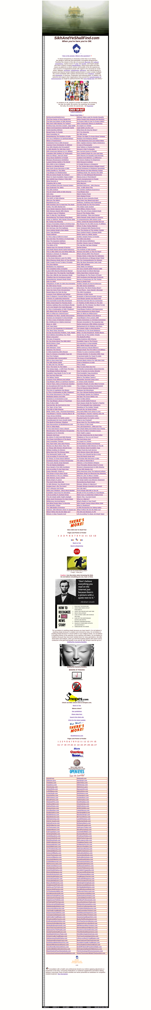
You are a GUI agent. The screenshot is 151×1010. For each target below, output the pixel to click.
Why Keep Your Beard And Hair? (88, 200)
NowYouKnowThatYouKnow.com (88, 940)
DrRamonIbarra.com (84, 823)
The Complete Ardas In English (57, 268)
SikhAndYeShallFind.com (55, 895)
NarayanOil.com (82, 789)
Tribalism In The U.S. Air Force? (87, 437)
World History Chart (53, 343)
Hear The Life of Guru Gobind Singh (89, 211)
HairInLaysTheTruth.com (55, 887)
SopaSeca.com (52, 785)
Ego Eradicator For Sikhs (55, 187)
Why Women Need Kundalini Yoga (88, 448)
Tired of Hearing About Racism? (88, 388)
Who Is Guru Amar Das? (55, 360)
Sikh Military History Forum (86, 209)
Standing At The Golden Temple (87, 407)
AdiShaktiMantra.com (54, 851)
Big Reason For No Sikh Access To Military (91, 224)
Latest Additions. (76, 112)
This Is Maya (81, 364)
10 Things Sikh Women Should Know (59, 448)
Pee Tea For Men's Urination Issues (89, 431)
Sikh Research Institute (85, 162)
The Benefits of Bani (53, 505)
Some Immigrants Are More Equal (88, 311)
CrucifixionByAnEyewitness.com (58, 947)
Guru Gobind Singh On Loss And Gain (90, 153)
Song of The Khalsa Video (86, 213)
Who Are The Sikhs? (53, 200)
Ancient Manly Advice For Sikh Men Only (90, 360)
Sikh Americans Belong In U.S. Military (60, 151)
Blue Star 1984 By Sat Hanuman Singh (59, 275)
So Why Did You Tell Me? (55, 364)
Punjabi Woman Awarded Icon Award (89, 486)
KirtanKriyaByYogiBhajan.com (57, 936)
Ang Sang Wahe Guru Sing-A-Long (88, 411)
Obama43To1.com (53, 802)
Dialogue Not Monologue (85, 390)
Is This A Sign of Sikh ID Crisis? (57, 236)
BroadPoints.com (52, 800)
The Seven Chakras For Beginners (88, 160)
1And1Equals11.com (53, 836)
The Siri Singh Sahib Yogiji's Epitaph (59, 497)
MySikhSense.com (77, 735)
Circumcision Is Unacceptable (87, 343)
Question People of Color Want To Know (90, 384)
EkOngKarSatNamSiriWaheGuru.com (89, 949)
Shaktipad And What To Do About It (89, 315)
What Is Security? (53, 337)
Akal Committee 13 (53, 134)
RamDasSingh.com (83, 814)
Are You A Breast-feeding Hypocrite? (89, 392)
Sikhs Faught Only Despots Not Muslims (90, 119)
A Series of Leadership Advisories (58, 298)
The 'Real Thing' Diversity (55, 330)
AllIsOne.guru (51, 780)
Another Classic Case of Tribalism (88, 243)
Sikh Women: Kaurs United (56, 478)
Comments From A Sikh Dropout (57, 143)
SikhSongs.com (82, 785)
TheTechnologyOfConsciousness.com (90, 951)
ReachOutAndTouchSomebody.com (59, 951)
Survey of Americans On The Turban (89, 279)
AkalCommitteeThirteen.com (86, 910)
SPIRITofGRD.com (83, 808)
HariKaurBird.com (53, 804)
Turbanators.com (83, 795)
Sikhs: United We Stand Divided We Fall (90, 221)
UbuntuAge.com (52, 787)
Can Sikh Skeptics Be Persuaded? (58, 147)
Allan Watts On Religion (85, 266)
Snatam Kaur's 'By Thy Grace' (57, 486)
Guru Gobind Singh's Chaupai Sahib (89, 232)
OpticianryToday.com (84, 827)
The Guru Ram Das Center (86, 375)
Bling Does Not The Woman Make (58, 452)
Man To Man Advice (83, 399)
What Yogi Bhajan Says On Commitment (60, 226)
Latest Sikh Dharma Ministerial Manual (60, 271)
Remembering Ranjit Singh (86, 482)
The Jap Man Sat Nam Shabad (87, 245)
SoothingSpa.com (83, 802)
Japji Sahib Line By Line (85, 128)
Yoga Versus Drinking (54, 416)
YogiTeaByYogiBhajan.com (56, 910)
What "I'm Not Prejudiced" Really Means (90, 332)
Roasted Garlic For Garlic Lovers (88, 418)
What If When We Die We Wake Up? (89, 509)
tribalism (91, 74)
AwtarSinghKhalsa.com (54, 876)
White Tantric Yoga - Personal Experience (60, 411)
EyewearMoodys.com (84, 834)
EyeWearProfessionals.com (86, 900)
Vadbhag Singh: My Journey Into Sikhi (90, 172)
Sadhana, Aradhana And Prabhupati (89, 202)
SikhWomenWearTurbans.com (87, 925)
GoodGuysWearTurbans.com (87, 915)
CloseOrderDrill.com (53, 838)
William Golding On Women (56, 450)
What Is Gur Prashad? (84, 420)
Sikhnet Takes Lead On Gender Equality (90, 117)
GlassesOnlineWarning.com (56, 923)
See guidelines (77, 711)
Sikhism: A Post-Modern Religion (88, 463)
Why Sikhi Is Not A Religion (56, 164)
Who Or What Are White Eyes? (87, 313)
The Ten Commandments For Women (89, 260)
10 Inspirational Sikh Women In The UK (90, 446)
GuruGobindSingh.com (85, 855)
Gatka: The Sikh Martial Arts (56, 207)
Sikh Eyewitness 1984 (54, 256)
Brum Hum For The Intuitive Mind (88, 422)
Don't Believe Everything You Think (58, 335)
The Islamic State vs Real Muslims (88, 328)
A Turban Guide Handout (85, 381)
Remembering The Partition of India (59, 136)
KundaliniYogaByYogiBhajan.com (88, 942)
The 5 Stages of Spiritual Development (90, 386)
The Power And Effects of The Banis (59, 439)
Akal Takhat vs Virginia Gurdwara (88, 147)
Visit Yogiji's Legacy (84, 433)
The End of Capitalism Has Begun (58, 390)
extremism (58, 75)
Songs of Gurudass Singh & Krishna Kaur (61, 224)
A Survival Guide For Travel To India (89, 356)
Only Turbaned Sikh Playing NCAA (88, 228)
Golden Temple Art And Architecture (89, 283)
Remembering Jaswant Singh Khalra (59, 279)
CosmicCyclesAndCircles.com (87, 930)
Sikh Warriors (81, 183)
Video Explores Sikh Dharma (86, 339)
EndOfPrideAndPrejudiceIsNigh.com (89, 947)
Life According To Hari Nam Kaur (58, 469)
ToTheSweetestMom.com (85, 874)
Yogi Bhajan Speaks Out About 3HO (89, 298)
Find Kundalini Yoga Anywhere (87, 373)
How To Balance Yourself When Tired (59, 296)
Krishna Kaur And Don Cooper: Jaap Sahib (61, 125)
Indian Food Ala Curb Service (87, 450)
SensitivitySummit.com (54, 874)
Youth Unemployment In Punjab (87, 179)
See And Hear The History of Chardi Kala (60, 239)
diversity (87, 62)
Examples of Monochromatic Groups (89, 296)
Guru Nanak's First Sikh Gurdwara (58, 467)
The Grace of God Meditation (86, 358)
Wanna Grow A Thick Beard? (86, 177)
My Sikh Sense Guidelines (86, 286)
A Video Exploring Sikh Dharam (57, 352)
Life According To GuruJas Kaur (57, 456)
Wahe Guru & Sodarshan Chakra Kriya (90, 495)
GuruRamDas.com (53, 810)
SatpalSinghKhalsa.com (85, 863)
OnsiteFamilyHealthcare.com (56, 932)
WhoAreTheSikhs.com (84, 846)
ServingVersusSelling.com (86, 893)
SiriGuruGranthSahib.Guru (56, 117)
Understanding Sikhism (54, 130)
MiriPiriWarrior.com (53, 825)
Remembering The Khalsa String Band (59, 217)
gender (84, 64)
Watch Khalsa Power (84, 194)
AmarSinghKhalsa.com (54, 870)
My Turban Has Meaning (55, 221)
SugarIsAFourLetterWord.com (87, 923)
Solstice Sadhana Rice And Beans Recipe (60, 305)
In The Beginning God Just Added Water (90, 140)
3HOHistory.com (82, 793)
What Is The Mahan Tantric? (86, 377)
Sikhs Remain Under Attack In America (90, 217)
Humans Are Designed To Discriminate (60, 318)
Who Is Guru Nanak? (54, 196)
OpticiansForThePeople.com (56, 930)
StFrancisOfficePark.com (85, 872)
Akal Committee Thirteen (55, 441)
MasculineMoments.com (55, 883)
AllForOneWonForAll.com (85, 880)
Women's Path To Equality (86, 149)
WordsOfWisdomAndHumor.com (58, 944)
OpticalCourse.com (53, 823)
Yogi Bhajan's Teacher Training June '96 (90, 413)
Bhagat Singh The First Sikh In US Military (91, 349)
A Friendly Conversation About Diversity (90, 369)
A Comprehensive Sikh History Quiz (89, 219)
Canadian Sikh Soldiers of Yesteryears (59, 153)
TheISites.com (51, 782)
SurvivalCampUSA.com (54, 878)
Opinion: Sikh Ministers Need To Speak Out (61, 509)
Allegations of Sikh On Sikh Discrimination (61, 283)
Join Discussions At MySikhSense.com (60, 424)
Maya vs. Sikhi (51, 324)
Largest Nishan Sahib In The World (58, 162)
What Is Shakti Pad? (84, 281)
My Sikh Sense (82, 134)
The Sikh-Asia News (84, 239)
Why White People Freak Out (86, 345)
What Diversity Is (52, 181)
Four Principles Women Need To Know (90, 465)
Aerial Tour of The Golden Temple (88, 335)
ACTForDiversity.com (54, 849)
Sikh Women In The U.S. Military (57, 475)
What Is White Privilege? (85, 307)
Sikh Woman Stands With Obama (58, 211)
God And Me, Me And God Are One (58, 405)
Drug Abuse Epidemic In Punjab (57, 158)
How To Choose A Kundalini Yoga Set (59, 354)
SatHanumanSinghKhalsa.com (57, 938)
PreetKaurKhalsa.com (84, 836)
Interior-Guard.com (53, 821)
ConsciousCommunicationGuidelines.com (61, 953)
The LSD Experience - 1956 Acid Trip (89, 426)
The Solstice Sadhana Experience (88, 189)
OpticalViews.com (53, 806)
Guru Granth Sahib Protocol (86, 401)
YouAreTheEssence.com (85, 868)
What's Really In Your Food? (86, 501)
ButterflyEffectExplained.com (87, 919)
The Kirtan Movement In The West (58, 394)
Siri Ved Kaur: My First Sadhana (57, 228)
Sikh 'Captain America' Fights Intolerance (91, 143)
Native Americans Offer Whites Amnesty (90, 324)
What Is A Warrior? (83, 499)
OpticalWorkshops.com (85, 857)
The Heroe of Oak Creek (85, 424)
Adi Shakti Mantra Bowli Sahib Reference (60, 249)
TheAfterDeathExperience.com (87, 932)
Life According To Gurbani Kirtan (58, 495)
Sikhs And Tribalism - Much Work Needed (60, 490)
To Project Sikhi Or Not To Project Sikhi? (90, 121)
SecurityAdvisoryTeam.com (86, 902)
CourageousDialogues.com (56, 915)
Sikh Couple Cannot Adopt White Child (90, 503)
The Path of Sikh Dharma (55, 409)
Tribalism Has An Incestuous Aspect (59, 277)
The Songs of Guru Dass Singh (57, 473)
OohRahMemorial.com (54, 861)
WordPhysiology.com (84, 829)
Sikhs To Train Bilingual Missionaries (89, 175)
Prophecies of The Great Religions (88, 330)
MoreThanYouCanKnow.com (56, 927)
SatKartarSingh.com (84, 821)
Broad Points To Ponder (55, 132)
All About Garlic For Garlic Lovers (58, 418)
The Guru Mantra (52, 264)
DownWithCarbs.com (54, 846)
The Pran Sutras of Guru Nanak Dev (59, 119)
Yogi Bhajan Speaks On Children (88, 394)
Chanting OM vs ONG (54, 183)
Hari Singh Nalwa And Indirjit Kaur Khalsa (91, 428)
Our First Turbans (53, 356)
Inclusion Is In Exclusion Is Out (57, 399)
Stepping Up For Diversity (55, 433)
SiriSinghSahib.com (53, 834)
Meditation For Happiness (55, 266)
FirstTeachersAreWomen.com (87, 921)
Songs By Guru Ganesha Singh (87, 198)
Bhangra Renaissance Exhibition (58, 160)
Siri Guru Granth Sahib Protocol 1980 (89, 268)
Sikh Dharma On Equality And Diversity (90, 155)
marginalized (76, 65)
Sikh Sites (50, 194)
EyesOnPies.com (52, 795)
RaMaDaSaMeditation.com (55, 906)
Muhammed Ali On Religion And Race (89, 326)
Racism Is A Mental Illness (55, 166)
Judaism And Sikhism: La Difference (89, 158)
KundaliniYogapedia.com (85, 870)
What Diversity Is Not (84, 181)
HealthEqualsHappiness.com (86, 912)
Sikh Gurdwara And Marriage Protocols (90, 277)
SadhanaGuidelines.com (85, 866)
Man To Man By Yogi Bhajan (56, 215)
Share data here (77, 714)
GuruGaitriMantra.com (54, 859)
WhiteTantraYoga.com (84, 838)
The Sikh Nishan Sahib (54, 362)
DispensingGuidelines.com (56, 912)
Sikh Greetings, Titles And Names (88, 215)
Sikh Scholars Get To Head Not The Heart (60, 204)
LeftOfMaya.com (52, 791)
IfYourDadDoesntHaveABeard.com (88, 944)
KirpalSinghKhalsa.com (85, 859)
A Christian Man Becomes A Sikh (88, 458)
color (76, 64)
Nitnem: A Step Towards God (56, 514)
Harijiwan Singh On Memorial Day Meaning (91, 473)
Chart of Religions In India (86, 362)
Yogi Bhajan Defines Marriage (57, 371)
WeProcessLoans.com (54, 863)
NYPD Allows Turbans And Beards (88, 443)
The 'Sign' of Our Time (54, 407)
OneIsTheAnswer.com (54, 855)
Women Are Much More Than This (58, 446)
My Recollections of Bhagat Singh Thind (90, 258)
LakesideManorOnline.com (86, 898)
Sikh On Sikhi (51, 281)
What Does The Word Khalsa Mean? (89, 288)
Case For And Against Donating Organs (60, 288)
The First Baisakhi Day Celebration (88, 405)
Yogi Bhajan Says (83, 192)
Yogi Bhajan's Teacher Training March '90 (60, 413)
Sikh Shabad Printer (84, 196)
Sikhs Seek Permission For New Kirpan (60, 499)
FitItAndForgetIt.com (84, 825)
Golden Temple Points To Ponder (88, 236)
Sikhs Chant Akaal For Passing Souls (59, 303)
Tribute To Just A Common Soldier (88, 352)
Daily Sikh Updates (83, 264)
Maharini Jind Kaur (53, 435)
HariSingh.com (82, 780)
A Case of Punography (84, 145)
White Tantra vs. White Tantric (87, 234)
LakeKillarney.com (83, 810)
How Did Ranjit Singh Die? (86, 456)
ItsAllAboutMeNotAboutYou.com (58, 942)
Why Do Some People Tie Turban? (58, 175)
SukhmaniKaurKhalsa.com (86, 895)
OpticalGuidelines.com (84, 853)
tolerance (83, 70)
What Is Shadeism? (83, 505)
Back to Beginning (77, 546)
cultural (96, 62)
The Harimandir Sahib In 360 (56, 454)
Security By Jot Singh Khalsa (87, 409)
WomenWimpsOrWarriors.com (87, 927)
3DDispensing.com (53, 819)
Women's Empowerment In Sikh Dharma (90, 467)
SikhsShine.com (82, 791)
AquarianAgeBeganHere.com (87, 917)
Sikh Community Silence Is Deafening (89, 123)
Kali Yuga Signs (52, 326)
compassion (75, 70)
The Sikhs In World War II (85, 460)
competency (59, 64)
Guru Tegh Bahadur (53, 232)
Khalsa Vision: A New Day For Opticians (90, 256)
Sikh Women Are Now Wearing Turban (90, 170)
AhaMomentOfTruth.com (55, 885)
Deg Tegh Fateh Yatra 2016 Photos (58, 443)
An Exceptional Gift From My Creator (59, 386)
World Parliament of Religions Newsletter (91, 168)
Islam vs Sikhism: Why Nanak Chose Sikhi (61, 219)
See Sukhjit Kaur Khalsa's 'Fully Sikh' (59, 179)
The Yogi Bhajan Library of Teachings (59, 401)
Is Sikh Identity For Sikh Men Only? (58, 149)
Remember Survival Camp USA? (88, 379)
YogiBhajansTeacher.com (85, 876)
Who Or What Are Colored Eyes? (58, 313)
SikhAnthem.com (52, 797)
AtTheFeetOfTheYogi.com (55, 902)
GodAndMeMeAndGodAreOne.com (58, 949)
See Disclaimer (63, 974)
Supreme (90, 106)
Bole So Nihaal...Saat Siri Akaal (57, 155)
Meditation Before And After (56, 396)
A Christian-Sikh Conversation (57, 358)
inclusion (67, 70)
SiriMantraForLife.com (84, 844)
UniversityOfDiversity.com (55, 908)
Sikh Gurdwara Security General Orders (60, 185)
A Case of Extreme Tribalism (56, 243)
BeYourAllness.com (83, 817)
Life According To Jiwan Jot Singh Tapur (90, 514)
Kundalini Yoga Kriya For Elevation (58, 492)
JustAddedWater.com (84, 831)
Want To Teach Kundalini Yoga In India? (60, 177)
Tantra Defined (51, 234)
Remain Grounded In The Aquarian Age (90, 322)
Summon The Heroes (54, 349)
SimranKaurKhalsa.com (85, 861)
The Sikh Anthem (52, 189)
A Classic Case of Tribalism (56, 213)
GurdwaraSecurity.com (54, 868)
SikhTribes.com (82, 782)
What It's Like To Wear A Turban (87, 475)
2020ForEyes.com (83, 806)
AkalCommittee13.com (54, 866)
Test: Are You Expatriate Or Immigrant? (60, 328)
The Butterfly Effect (83, 337)
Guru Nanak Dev (89, 78)
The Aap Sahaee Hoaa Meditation (88, 478)
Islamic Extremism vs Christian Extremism (91, 320)
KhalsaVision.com (53, 808)
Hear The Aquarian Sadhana (56, 241)
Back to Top (77, 543)
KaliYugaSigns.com (53, 831)
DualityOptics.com (53, 812)
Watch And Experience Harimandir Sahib (60, 128)
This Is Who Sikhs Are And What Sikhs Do (61, 251)
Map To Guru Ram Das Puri (86, 367)
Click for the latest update (76, 720)
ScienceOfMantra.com (54, 857)
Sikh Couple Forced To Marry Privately (60, 262)
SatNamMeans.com (53, 829)
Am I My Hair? (82, 488)
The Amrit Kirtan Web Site (55, 482)
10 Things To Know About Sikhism (58, 458)
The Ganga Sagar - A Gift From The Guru (60, 369)
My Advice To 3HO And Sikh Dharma (59, 437)
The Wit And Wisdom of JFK (86, 512)
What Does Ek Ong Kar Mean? (87, 130)
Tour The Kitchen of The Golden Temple (90, 230)
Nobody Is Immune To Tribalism (57, 254)
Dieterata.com (81, 778)
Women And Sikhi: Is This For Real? (89, 251)
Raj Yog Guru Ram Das (54, 375)
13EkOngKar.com (83, 800)
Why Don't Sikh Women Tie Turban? (59, 123)
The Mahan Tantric (53, 377)
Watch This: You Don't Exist (86, 497)
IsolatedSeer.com (83, 797)
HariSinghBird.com (83, 812)
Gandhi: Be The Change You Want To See (91, 305)
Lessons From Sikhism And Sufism (58, 294)
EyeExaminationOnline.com (56, 921)
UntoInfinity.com (52, 789)
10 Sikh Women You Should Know (58, 484)
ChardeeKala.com (83, 804)
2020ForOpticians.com (84, 851)
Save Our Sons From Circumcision (58, 290)
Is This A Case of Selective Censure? (59, 320)
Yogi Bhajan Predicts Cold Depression (90, 309)
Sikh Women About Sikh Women (88, 452)
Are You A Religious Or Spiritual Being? (60, 138)
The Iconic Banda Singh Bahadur (58, 463)
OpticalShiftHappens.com (85, 878)
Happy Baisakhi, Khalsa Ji (55, 471)
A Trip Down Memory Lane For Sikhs (59, 258)
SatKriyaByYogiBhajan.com (56, 917)
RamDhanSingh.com (53, 840)
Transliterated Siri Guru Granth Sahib (59, 420)
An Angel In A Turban (84, 125)
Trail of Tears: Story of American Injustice (60, 384)
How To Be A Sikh (53, 403)
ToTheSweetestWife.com (55, 891)
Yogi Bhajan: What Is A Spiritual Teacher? (61, 381)
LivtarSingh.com (52, 793)
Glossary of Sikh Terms (85, 294)
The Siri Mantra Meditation (55, 465)
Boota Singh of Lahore (54, 480)
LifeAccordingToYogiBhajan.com (88, 938)
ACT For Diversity (83, 132)
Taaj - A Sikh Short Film (85, 187)
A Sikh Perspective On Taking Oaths (89, 507)
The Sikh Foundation (84, 292)
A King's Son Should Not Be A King (89, 454)
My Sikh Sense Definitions (86, 241)
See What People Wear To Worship (58, 503)
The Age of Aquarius (53, 339)
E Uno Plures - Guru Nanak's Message (90, 290)
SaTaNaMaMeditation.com (86, 887)
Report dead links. (76, 115)
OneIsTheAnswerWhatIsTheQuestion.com (91, 953)
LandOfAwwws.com (83, 819)
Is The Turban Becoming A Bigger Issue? (91, 166)
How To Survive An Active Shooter (88, 371)
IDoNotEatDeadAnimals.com (56, 925)
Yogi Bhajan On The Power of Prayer (89, 275)
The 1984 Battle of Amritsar (56, 507)
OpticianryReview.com (84, 849)
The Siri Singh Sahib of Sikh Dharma (59, 192)
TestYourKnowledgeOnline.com (87, 936)
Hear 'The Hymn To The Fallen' (57, 367)
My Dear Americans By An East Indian (89, 435)
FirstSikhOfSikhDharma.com (86, 908)
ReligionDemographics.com (86, 904)
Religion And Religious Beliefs (87, 138)
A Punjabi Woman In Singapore (87, 164)
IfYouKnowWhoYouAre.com (56, 919)
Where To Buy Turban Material (87, 226)
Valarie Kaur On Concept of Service (58, 247)
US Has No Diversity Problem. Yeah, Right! (61, 332)
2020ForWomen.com (53, 842)
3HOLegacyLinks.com (84, 840)
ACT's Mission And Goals (55, 488)
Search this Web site (77, 717)
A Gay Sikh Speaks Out (85, 469)
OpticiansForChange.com (55, 898)
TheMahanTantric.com (84, 842)
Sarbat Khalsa (82, 247)
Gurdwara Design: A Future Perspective (60, 460)
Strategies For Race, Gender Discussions (60, 315)
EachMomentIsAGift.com (55, 893)
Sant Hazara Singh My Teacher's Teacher (90, 403)
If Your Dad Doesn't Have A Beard (58, 428)
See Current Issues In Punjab (87, 151)
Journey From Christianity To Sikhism (59, 145)
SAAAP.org (50, 778)
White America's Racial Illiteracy (88, 347)
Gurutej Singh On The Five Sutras (88, 204)
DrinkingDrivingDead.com (85, 883)
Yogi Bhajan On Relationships (57, 172)
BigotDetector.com (53, 202)
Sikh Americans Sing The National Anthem (91, 471)
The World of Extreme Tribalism (57, 422)
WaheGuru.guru (82, 787)
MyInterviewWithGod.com (85, 885)
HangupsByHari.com (54, 844)
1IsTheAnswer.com (53, 827)
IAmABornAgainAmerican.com (87, 934)
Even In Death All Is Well (55, 388)
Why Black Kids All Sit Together (57, 311)
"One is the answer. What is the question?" (76, 56)
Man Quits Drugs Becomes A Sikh (58, 168)
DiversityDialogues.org (54, 872)
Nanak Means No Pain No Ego (57, 292)
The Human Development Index (87, 416)
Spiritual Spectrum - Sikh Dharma (88, 185)
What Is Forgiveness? (54, 140)
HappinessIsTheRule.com (55, 900)
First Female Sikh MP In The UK (87, 490)
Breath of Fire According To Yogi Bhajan (90, 492)
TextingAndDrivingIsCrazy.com (57, 940)
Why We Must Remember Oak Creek (89, 262)
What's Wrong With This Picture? (88, 254)
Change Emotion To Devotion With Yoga (90, 354)
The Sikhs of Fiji (52, 245)
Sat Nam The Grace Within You (87, 396)
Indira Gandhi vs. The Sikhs (56, 170)
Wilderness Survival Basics (56, 501)
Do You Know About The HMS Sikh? (59, 341)
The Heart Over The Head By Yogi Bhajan (60, 273)
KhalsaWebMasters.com (55, 880)
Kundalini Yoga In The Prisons (87, 341)
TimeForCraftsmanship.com (86, 906)
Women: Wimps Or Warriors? (87, 484)
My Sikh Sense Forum (54, 286)
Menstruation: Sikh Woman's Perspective (60, 431)
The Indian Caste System (85, 207)
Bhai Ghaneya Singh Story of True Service (61, 260)
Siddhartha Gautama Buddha (77, 642)
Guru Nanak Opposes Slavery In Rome (60, 209)
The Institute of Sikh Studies (86, 249)
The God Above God (84, 439)
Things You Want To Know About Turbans (91, 136)
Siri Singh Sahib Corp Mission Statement (91, 480)
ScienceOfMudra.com (54, 853)
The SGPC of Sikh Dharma (55, 198)
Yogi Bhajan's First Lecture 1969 (88, 318)
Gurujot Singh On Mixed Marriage (88, 271)
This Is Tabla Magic (53, 426)
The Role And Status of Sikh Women (59, 121)
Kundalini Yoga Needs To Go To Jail (59, 373)
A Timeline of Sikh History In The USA (89, 303)
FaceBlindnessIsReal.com (86, 889)
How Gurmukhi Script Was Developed (59, 300)
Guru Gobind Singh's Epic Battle (58, 230)
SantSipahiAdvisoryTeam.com (57, 934)
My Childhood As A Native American (59, 322)
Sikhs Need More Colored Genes (88, 273)
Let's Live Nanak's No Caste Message (59, 307)
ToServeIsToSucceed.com (86, 891)
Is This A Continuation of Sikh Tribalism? (60, 309)
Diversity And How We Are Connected (89, 300)
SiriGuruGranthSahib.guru (55, 904)
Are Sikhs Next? (52, 345)
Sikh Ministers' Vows (54, 347)
